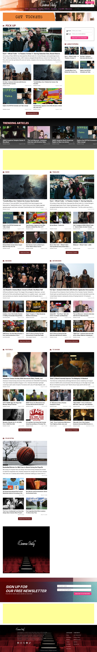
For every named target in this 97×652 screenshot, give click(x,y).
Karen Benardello (6, 317)
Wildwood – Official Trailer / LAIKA (82, 245)
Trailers (47, 9)
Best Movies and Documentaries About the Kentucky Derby (36, 492)
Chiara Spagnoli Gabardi (31, 337)
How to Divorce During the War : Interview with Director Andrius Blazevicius (58, 335)
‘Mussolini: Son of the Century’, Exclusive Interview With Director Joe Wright (83, 424)
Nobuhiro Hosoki (6, 61)
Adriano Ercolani (53, 406)
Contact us (76, 644)
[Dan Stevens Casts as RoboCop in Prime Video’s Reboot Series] (36, 237)
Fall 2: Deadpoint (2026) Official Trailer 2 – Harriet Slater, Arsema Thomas (83, 226)
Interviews (33, 9)
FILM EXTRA (9, 438)
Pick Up (4, 51)
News (26, 9)
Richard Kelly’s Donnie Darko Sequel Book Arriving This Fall (12, 245)
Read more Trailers (72, 252)
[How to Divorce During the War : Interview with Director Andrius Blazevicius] (60, 326)
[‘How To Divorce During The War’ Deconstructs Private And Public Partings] (36, 326)
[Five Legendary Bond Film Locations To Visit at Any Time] (36, 503)
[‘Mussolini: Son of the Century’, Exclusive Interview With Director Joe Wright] (83, 415)
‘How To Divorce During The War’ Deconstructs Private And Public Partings (35, 335)
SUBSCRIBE (90, 2)
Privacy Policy (77, 637)
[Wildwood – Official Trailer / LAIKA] (83, 237)
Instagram (74, 2)
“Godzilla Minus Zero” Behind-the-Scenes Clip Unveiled (45, 82)
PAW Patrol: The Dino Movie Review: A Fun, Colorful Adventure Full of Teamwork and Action (13, 335)
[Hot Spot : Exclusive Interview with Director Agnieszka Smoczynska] (17, 72)
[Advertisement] (79, 85)
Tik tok (83, 2)
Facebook (71, 2)
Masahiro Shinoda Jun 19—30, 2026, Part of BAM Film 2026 (12, 423)
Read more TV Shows (72, 430)
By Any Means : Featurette (57, 225)
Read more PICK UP (32, 113)
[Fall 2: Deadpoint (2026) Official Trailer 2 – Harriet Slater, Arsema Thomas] (83, 218)
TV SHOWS (56, 349)
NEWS (7, 172)
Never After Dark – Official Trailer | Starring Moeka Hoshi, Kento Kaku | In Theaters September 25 (60, 246)
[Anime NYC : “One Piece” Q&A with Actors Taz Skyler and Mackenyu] (60, 306)
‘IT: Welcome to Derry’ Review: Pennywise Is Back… (58, 403)
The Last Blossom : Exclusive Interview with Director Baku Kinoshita (83, 314)
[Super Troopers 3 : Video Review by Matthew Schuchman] (36, 306)
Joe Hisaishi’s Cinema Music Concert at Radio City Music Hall (62, 141)
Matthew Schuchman (30, 317)
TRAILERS (55, 172)
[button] (94, 135)
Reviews (40, 9)
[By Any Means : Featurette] (60, 218)
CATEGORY (69, 633)
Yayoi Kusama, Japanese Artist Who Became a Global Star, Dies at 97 (47, 106)
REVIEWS (8, 260)
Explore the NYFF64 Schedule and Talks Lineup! (15, 105)
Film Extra (68, 9)
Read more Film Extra (25, 518)
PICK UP (11, 25)
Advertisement (77, 639)
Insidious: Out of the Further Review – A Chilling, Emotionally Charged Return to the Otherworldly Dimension (13, 315)
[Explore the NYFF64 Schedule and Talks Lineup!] (17, 96)
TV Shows (61, 9)
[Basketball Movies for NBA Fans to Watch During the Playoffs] (25, 453)
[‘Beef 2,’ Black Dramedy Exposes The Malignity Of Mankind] (72, 364)
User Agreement (77, 635)
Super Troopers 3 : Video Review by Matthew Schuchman (35, 314)
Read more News (24, 252)
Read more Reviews (25, 341)
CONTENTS (77, 633)
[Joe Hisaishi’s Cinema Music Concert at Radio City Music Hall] (63, 132)
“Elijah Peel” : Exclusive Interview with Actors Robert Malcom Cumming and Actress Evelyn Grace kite (83, 335)
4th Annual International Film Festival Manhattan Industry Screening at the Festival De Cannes (13, 493)
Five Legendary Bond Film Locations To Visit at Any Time (35, 512)
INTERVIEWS (56, 260)
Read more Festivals (25, 430)
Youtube (80, 2)
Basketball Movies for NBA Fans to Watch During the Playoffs (23, 467)
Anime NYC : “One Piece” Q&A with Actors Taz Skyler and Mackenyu (59, 314)
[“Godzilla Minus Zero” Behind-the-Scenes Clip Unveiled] (47, 72)
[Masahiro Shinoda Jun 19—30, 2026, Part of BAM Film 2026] (13, 415)
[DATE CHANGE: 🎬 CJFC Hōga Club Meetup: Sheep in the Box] (13, 395)
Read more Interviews (72, 341)
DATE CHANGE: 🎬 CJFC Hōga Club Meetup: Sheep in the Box (12, 403)
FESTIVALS (9, 349)
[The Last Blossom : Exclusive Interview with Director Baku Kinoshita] (83, 306)
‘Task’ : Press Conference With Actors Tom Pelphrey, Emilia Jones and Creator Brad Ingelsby (60, 424)
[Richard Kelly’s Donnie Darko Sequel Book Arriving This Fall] (13, 237)
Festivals (54, 9)
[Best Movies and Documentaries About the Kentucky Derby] (36, 484)
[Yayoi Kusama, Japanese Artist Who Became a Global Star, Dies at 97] (47, 96)
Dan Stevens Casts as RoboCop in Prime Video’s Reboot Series (35, 245)
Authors (75, 642)
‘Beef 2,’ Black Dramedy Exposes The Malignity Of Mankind (69, 378)
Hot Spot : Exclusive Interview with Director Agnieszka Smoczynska (14, 82)
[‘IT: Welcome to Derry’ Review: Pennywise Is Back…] (60, 395)
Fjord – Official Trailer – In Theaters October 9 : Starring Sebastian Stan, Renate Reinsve (31, 54)
